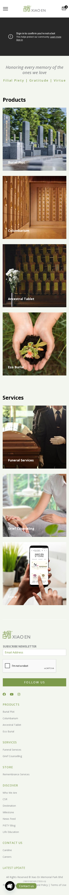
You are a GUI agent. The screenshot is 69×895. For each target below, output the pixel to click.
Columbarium (18, 230)
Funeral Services (21, 460)
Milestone (8, 812)
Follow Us (34, 682)
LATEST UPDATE (14, 868)
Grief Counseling (21, 528)
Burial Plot (16, 162)
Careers (7, 856)
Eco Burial (16, 367)
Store (12, 597)
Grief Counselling (12, 756)
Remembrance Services (16, 774)
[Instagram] (19, 694)
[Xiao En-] (34, 9)
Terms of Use (58, 885)
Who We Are (10, 792)
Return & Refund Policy (34, 885)
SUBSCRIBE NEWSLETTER (19, 646)
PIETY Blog (9, 825)
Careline (7, 850)
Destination (9, 805)
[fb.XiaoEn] (4, 694)
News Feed (9, 818)
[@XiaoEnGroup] (11, 694)
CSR (5, 799)
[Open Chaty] (10, 886)
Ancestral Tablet (21, 299)
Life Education (11, 832)
